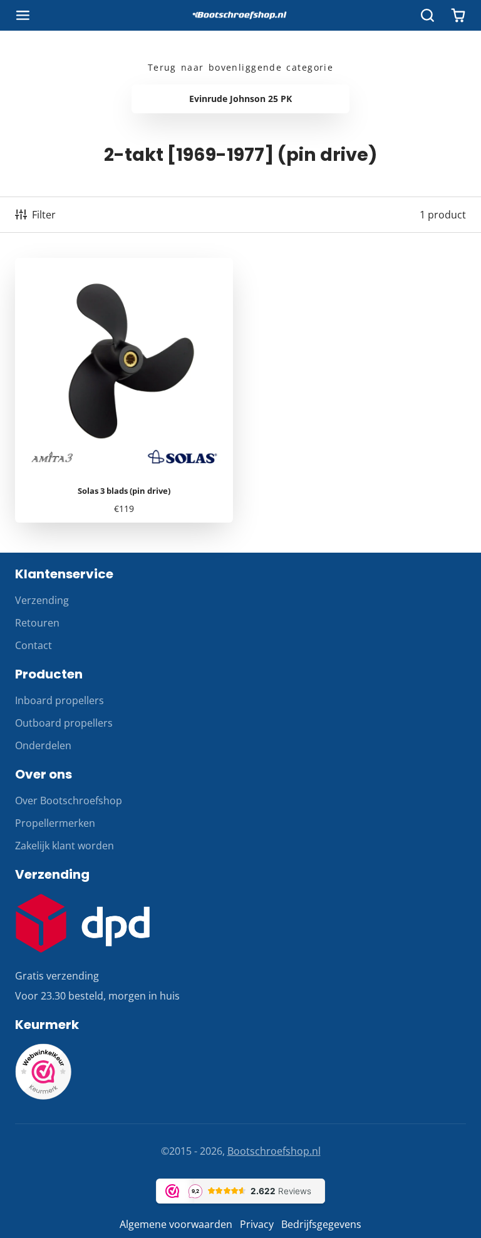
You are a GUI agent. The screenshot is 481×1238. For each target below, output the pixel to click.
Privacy (257, 1224)
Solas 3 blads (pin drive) (124, 390)
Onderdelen (43, 745)
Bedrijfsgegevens (321, 1224)
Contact (33, 645)
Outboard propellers (64, 723)
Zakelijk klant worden (64, 845)
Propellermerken (55, 823)
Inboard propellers (59, 700)
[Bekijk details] (82, 923)
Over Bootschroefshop (68, 800)
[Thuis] (240, 15)
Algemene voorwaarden (176, 1224)
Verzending (42, 600)
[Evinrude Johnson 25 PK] (240, 98)
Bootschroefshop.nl (274, 1151)
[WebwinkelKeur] (43, 1096)
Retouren (37, 623)
